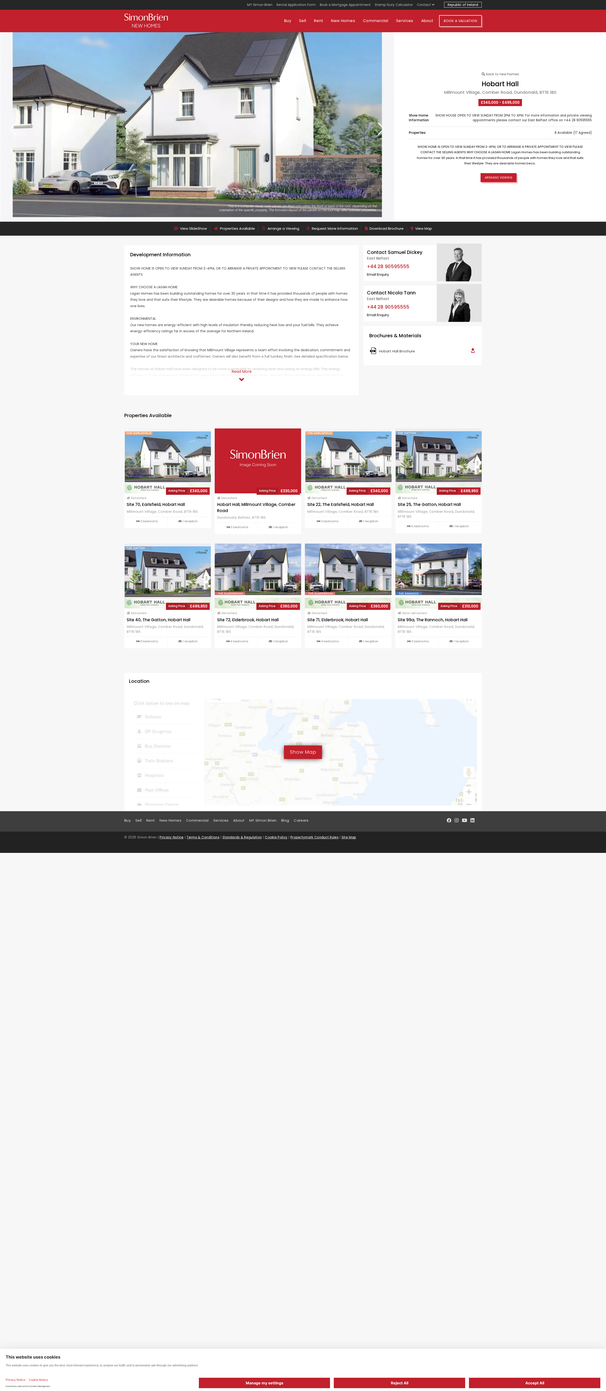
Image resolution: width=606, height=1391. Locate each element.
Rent (318, 20)
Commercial (375, 20)
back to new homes (502, 74)
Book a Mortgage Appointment (345, 4)
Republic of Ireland (463, 4)
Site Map (349, 837)
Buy (287, 20)
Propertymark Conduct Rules (314, 837)
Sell (302, 20)
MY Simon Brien (259, 4)
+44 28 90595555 (388, 266)
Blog (285, 820)
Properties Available (237, 228)
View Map (423, 228)
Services (404, 20)
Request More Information (334, 228)
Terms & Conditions (203, 837)
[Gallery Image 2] (197, 127)
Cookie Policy (276, 837)
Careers (301, 820)
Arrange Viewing (498, 178)
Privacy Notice (171, 837)
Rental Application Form (296, 4)
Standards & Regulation (242, 837)
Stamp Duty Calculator (394, 4)
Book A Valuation (460, 20)
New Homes (343, 20)
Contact (424, 4)
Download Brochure (386, 228)
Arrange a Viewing (283, 228)
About (427, 20)
